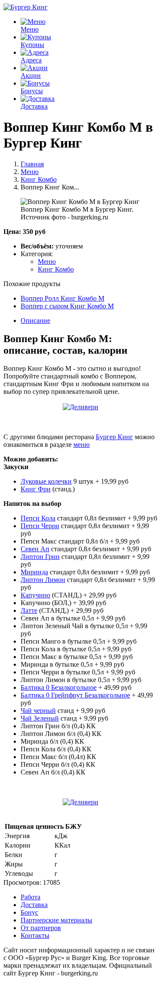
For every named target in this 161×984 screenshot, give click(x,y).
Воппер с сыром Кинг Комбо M (67, 306)
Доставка (34, 106)
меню (81, 444)
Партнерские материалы (56, 920)
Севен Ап (35, 549)
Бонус (29, 912)
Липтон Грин (40, 556)
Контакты (35, 935)
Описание (35, 320)
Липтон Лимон (43, 579)
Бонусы (32, 91)
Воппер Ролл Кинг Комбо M (62, 298)
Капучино (35, 595)
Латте (29, 610)
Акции (31, 75)
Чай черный (38, 710)
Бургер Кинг (114, 436)
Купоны (32, 44)
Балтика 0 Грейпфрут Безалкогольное (75, 695)
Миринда (34, 572)
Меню (30, 29)
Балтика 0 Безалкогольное (59, 687)
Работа (30, 897)
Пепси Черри (40, 525)
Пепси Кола (38, 518)
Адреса (31, 60)
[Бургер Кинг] (25, 7)
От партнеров (41, 927)
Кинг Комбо (56, 269)
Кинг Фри (36, 489)
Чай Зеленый (40, 718)
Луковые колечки (46, 481)
